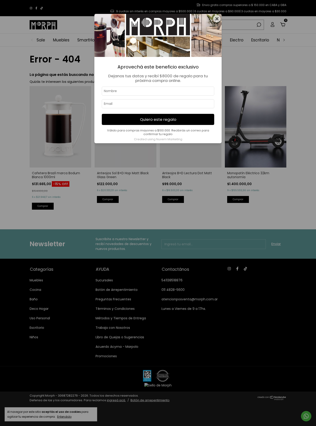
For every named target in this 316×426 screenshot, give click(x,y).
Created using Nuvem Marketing (158, 139)
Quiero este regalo (158, 119)
